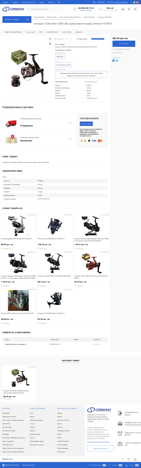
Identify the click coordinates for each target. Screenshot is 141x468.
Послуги (32, 438)
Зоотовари (5, 434)
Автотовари (6, 413)
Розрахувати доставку (122, 49)
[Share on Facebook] (114, 61)
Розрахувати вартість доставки (17, 107)
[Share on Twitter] (117, 61)
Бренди (32, 416)
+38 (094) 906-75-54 (86, 8)
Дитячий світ (6, 423)
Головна (5, 2)
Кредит (41, 2)
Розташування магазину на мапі (98, 442)
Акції (31, 413)
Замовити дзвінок (86, 10)
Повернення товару (63, 431)
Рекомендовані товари (37, 441)
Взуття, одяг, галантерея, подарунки (13, 420)
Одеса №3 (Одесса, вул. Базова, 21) (16, 344)
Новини (59, 438)
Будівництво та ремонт (9, 416)
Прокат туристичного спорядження (13, 448)
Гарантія (15, 2)
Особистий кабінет (63, 441)
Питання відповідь (62, 448)
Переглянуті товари (70, 360)
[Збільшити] (27, 68)
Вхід (94, 2)
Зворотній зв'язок (100, 449)
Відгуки (59, 434)
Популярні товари (35, 434)
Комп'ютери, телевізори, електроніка (13, 438)
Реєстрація (100, 2)
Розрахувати (26, 125)
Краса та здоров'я (7, 441)
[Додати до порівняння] (50, 43)
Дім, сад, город (6, 427)
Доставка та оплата (29, 2)
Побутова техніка (7, 445)
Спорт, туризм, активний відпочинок (13, 452)
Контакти (51, 2)
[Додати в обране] (50, 39)
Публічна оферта (62, 445)
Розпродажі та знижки (37, 445)
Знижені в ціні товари (8, 431)
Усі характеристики (90, 81)
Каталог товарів (12, 19)
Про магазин (61, 452)
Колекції (32, 427)
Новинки (32, 431)
